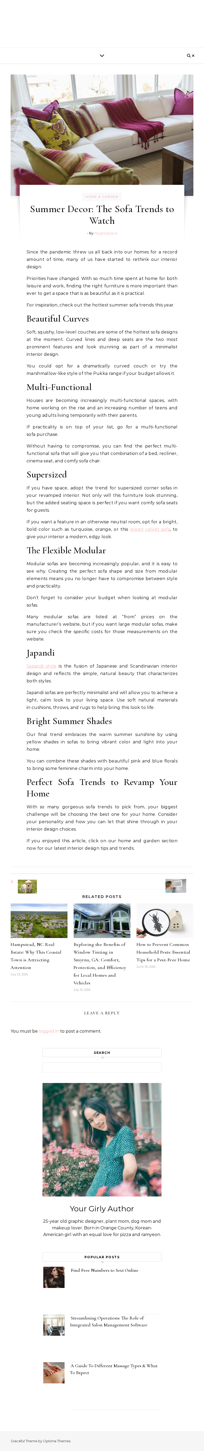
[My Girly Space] (102, 22)
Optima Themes (56, 1441)
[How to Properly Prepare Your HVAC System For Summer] (181, 881)
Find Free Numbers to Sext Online (105, 1270)
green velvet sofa (150, 529)
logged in (49, 1031)
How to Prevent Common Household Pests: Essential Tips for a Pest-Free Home (163, 952)
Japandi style (42, 666)
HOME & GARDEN (102, 197)
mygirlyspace (105, 233)
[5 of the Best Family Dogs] (23, 882)
